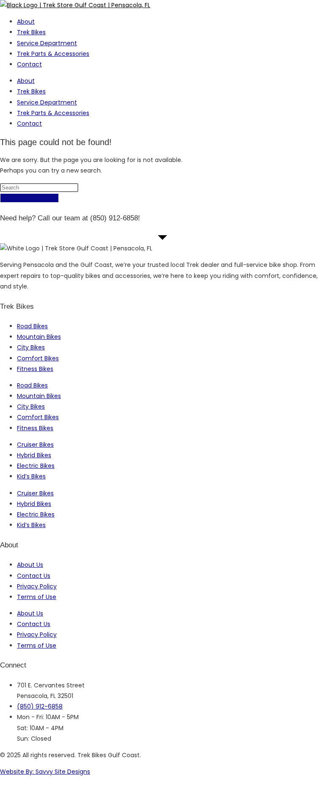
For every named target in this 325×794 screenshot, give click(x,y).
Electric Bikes (36, 466)
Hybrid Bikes (34, 455)
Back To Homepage (29, 198)
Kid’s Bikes (31, 476)
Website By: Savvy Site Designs (45, 771)
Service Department (47, 43)
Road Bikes (32, 326)
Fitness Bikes (35, 369)
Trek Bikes (31, 32)
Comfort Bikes (38, 358)
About (26, 21)
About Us (30, 564)
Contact (29, 64)
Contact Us (33, 575)
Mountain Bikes (39, 336)
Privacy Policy (37, 586)
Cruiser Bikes (35, 444)
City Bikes (31, 347)
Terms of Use (36, 597)
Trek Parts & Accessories (53, 53)
